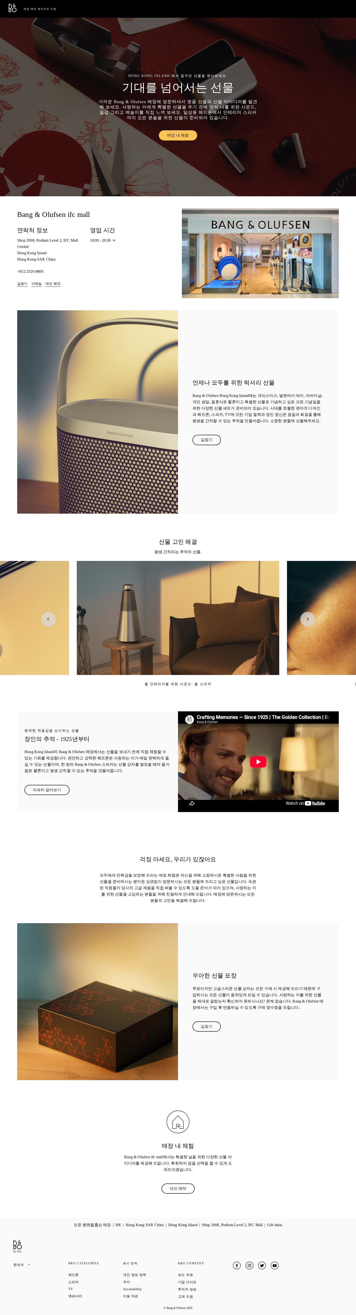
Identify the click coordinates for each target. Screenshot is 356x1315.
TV (88, 1289)
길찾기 (22, 284)
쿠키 (144, 1282)
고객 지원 (203, 1297)
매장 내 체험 (182, 136)
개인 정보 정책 (150, 1275)
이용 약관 (148, 1296)
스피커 (91, 1282)
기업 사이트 (204, 1282)
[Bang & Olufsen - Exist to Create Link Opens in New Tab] (12, 11)
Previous (48, 619)
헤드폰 (91, 1275)
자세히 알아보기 (51, 791)
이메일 (36, 284)
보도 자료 (203, 1275)
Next (307, 619)
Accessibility (150, 1289)
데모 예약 (53, 284)
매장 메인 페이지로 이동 (40, 9)
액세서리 (92, 1296)
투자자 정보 (204, 1289)
